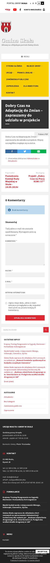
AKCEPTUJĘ (42, 551)
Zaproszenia (9, 410)
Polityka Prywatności (18, 560)
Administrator (32, 158)
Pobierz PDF (43, 134)
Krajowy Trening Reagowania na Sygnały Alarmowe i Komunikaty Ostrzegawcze (24, 345)
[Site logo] (6, 32)
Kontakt (6, 540)
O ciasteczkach (33, 560)
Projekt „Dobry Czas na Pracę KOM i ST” (37, 178)
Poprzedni (10, 173)
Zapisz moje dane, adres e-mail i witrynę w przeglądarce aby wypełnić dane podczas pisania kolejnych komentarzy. (24, 306)
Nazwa (9, 270)
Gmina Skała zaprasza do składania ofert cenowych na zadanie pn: (24, 360)
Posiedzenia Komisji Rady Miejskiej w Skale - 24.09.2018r (12, 181)
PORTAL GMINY (17, 3)
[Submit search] (46, 329)
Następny (40, 173)
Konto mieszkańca (32, 9)
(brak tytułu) (9, 381)
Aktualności (12, 161)
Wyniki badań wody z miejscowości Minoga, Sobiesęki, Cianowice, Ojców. (21, 352)
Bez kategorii (9, 401)
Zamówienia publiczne (13, 406)
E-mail (8, 281)
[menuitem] (14, 66)
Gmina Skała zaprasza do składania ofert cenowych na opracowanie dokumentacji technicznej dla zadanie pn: (24, 372)
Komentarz (11, 241)
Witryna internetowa (15, 292)
